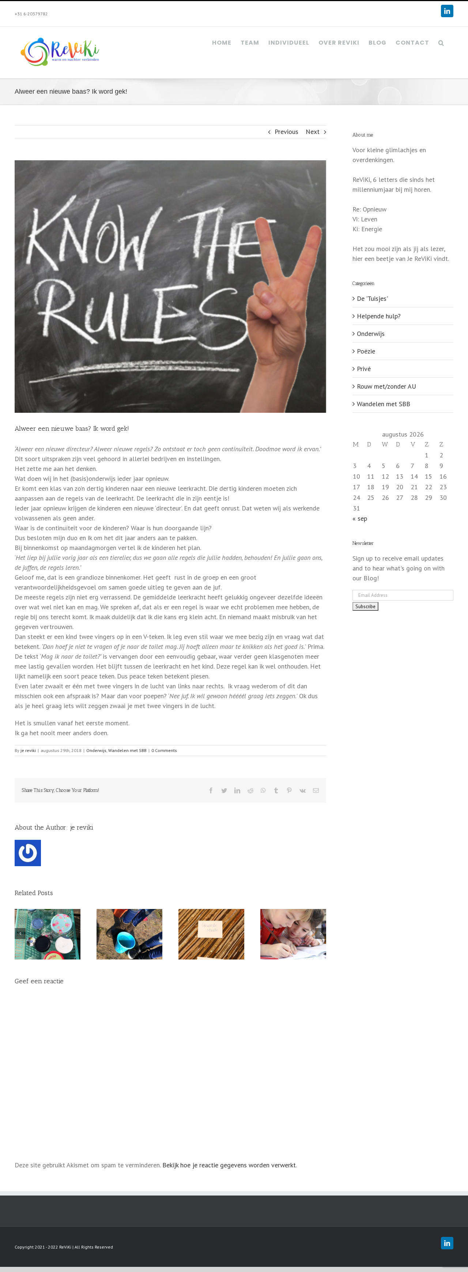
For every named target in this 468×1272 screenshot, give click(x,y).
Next (313, 131)
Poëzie (366, 351)
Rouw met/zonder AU (386, 386)
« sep (359, 518)
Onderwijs (96, 750)
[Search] (441, 42)
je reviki (28, 750)
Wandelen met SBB (127, 750)
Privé (364, 368)
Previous (286, 131)
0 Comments (164, 750)
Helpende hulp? (379, 316)
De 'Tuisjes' (372, 298)
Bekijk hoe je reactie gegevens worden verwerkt (229, 1165)
